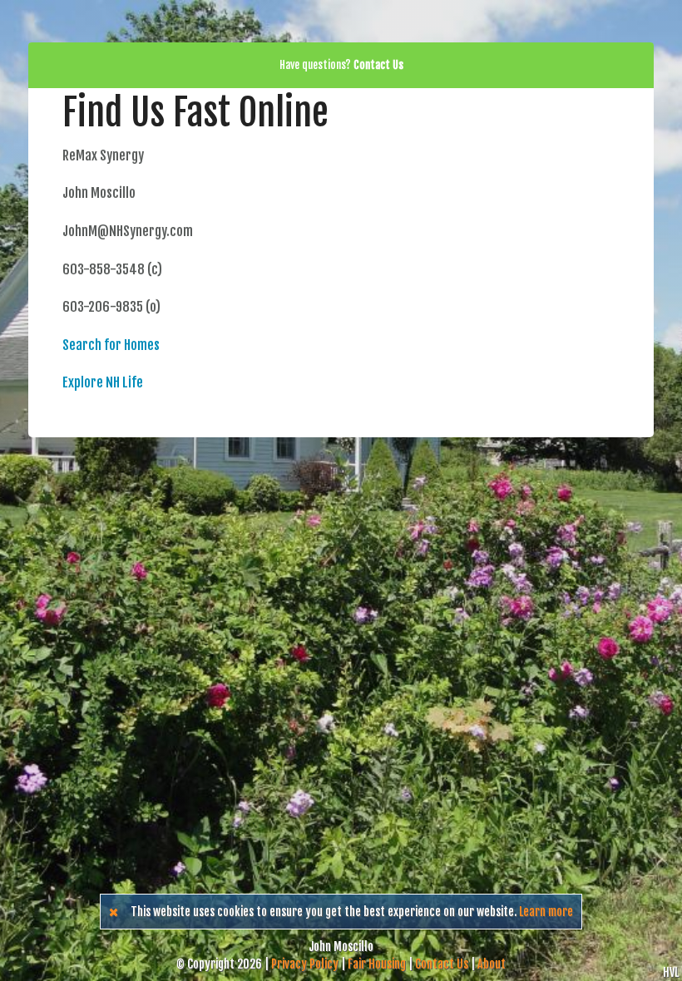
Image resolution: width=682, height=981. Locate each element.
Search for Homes (111, 345)
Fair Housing (377, 964)
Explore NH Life (102, 382)
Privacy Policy (305, 964)
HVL (671, 972)
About (491, 964)
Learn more (546, 912)
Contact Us (441, 964)
